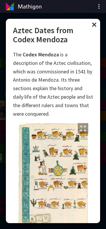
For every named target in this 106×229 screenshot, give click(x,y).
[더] (99, 6)
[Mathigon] (23, 6)
